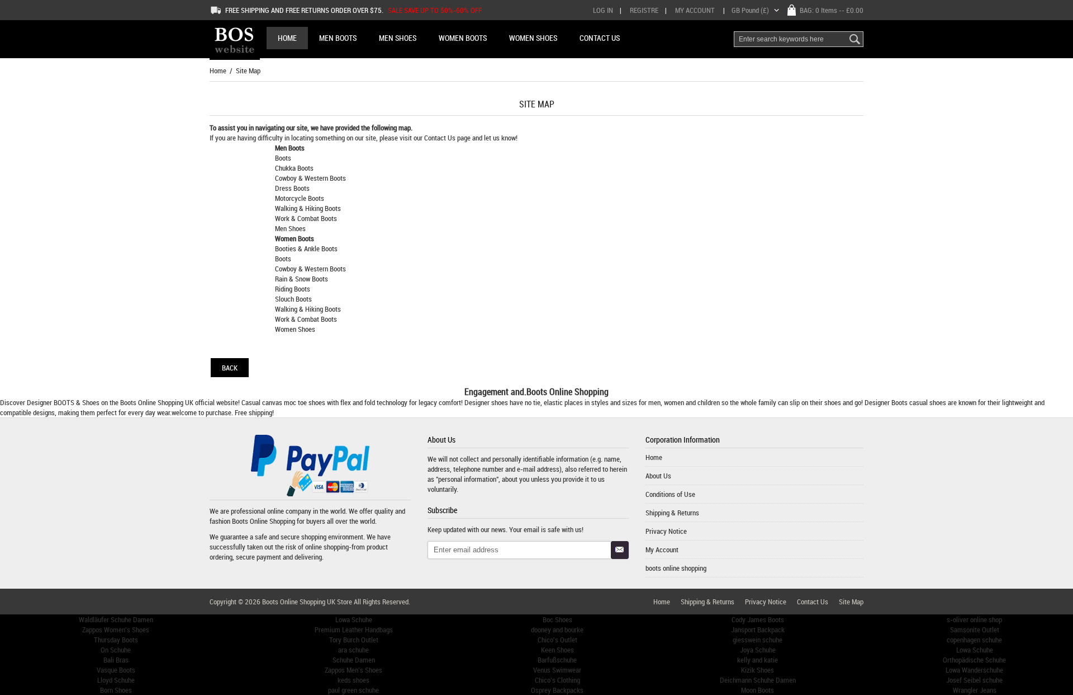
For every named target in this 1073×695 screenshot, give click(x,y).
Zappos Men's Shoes (353, 670)
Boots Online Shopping (151, 402)
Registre (644, 10)
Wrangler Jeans (974, 690)
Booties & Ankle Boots (306, 248)
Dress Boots (292, 188)
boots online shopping (675, 568)
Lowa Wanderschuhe (974, 670)
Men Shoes (290, 228)
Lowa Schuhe (353, 619)
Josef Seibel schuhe (974, 680)
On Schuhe (116, 650)
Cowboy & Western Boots (310, 178)
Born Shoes (116, 690)
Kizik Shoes (757, 670)
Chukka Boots (294, 168)
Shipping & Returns (672, 513)
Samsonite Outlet (974, 629)
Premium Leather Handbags (354, 629)
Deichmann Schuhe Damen (758, 680)
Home (287, 37)
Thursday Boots (116, 640)
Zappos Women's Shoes (115, 629)
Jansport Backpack (758, 629)
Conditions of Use (670, 494)
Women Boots (294, 238)
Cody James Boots (758, 619)
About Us (658, 476)
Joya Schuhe (758, 650)
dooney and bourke (557, 629)
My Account (695, 10)
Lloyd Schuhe (116, 680)
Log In (603, 10)
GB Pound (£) (750, 10)
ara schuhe (353, 650)
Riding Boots (292, 289)
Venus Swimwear (557, 670)
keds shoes (353, 680)
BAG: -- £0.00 (831, 10)
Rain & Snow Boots (301, 279)
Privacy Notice (666, 531)
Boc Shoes (557, 619)
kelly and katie (757, 660)
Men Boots (290, 148)
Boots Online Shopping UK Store (307, 602)
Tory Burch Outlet (353, 640)
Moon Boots (757, 690)
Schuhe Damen (354, 660)
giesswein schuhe (757, 640)
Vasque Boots (116, 670)
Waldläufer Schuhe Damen (116, 619)
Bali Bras (116, 660)
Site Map (851, 602)
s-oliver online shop (974, 619)
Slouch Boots (293, 299)
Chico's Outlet (557, 640)
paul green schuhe (353, 690)
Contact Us (440, 138)
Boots (283, 158)
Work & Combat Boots (306, 218)
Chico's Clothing (557, 680)
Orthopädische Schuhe (974, 660)
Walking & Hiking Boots (308, 208)
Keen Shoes (557, 650)
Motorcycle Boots (299, 198)
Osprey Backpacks (557, 690)
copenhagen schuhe (974, 640)
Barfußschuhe (557, 660)
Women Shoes (295, 329)
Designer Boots (886, 402)
